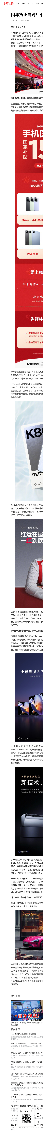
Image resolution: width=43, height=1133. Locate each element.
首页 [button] (38, 1109)
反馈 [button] (38, 1117)
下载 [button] (37, 1122)
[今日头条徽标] (8, 3)
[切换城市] (32, 3)
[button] (18, 3)
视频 (37, 3)
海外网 (27, 21)
